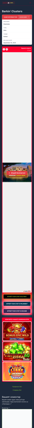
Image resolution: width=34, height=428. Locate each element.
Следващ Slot (17, 390)
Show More (23, 17)
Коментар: (6, 408)
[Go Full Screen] (7, 49)
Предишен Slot (17, 386)
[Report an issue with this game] (4, 49)
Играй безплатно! (18, 173)
